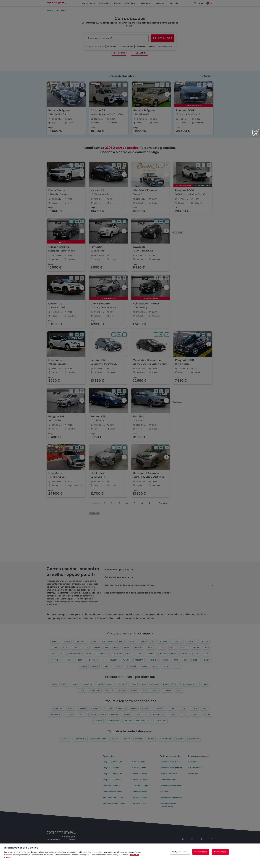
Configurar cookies (180, 852)
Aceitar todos (220, 852)
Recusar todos (200, 852)
